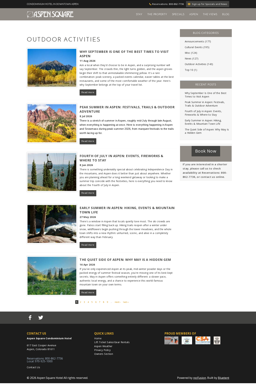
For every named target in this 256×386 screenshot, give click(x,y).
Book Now (205, 151)
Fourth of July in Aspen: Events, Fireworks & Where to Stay (203, 112)
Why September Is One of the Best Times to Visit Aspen (205, 94)
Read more (88, 92)
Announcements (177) (198, 41)
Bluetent (223, 378)
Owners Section (103, 353)
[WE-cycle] (171, 340)
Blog (225, 14)
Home (98, 338)
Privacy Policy (102, 350)
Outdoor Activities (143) (199, 64)
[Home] (50, 14)
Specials (178, 14)
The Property (157, 14)
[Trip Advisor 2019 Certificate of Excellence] (187, 340)
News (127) (191, 58)
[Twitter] (41, 317)
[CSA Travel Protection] (202, 340)
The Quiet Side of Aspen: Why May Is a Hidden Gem (125, 260)
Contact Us (33, 367)
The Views (210, 14)
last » (126, 302)
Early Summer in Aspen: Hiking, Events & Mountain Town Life (203, 122)
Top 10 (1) (191, 69)
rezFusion (199, 378)
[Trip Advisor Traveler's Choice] (217, 340)
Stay (139, 14)
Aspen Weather (103, 346)
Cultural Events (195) (197, 47)
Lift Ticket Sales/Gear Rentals (112, 342)
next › (118, 302)
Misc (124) (191, 52)
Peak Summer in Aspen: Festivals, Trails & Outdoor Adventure (205, 103)
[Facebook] (30, 317)
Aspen (193, 14)
